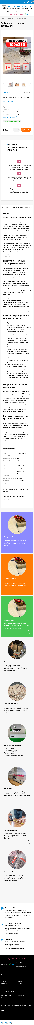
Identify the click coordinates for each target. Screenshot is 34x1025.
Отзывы (20, 981)
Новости (20, 983)
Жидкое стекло (21, 997)
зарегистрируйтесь (8, 499)
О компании (4, 979)
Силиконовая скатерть (7, 997)
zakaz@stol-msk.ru (21, 966)
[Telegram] (27, 14)
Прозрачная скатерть (6, 995)
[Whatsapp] (24, 14)
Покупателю (4, 983)
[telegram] (13, 964)
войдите (19, 499)
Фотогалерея (21, 979)
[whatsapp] (10, 964)
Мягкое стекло (21, 995)
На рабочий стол (21, 18)
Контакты (3, 981)
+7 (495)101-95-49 (15, 14)
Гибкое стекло (11, 18)
